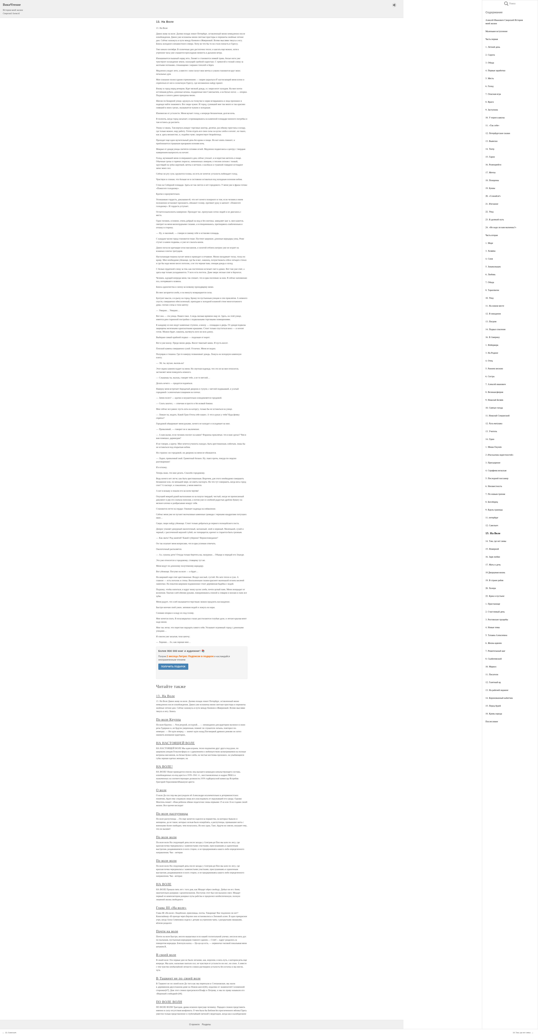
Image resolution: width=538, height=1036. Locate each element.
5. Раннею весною (494, 368)
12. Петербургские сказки (497, 133)
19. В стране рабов (494, 580)
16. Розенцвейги (493, 164)
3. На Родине (491, 352)
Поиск (509, 3)
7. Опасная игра (493, 93)
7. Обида (489, 282)
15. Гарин (490, 156)
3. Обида (489, 62)
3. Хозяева (490, 250)
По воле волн (166, 837)
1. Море (489, 242)
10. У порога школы (495, 117)
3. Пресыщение (492, 462)
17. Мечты (490, 172)
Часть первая (491, 39)
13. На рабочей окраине (496, 690)
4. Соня (489, 258)
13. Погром (490, 321)
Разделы (206, 1024)
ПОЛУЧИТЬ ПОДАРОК (173, 666)
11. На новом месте (494, 305)
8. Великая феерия (494, 391)
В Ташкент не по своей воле (178, 978)
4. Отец (489, 360)
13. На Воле (165, 696)
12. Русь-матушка (493, 423)
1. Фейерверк (491, 344)
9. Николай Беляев (494, 399)
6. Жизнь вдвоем (493, 642)
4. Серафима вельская (495, 470)
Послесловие (491, 721)
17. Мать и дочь (493, 564)
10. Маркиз (490, 666)
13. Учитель (491, 431)
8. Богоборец (491, 501)
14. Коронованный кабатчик (499, 697)
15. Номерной (492, 548)
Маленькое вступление (496, 31)
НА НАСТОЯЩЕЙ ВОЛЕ (175, 743)
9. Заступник (491, 109)
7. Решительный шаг (495, 650)
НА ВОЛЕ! (164, 766)
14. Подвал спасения (495, 329)
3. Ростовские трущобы (496, 619)
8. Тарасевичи (492, 290)
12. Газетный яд (493, 682)
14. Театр (489, 148)
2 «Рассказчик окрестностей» (499, 454)
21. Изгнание (491, 203)
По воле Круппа (168, 719)
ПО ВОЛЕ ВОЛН (169, 1001)
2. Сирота (490, 54)
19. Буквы (490, 188)
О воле (161, 790)
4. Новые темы (492, 627)
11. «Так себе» (492, 125)
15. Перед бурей (493, 705)
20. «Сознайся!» (493, 195)
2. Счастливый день (495, 611)
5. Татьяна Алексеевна (496, 635)
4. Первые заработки (495, 70)
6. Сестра (489, 376)
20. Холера (490, 588)
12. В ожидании (493, 313)
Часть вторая (491, 235)
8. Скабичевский (493, 658)
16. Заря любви (492, 556)
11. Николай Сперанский (497, 415)
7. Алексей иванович (495, 384)
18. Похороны (492, 180)
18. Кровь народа (493, 713)
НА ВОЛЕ (163, 884)
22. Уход (489, 211)
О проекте (194, 1024)
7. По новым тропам (495, 493)
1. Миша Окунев (493, 446)
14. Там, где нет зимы (495, 540)
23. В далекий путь (494, 219)
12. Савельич (491, 525)
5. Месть (489, 78)
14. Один (489, 439)
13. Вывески (491, 140)
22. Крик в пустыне (494, 595)
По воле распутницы (172, 813)
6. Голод (489, 86)
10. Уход (489, 297)
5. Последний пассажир (496, 478)
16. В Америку (492, 337)
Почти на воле (167, 931)
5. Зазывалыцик (493, 266)
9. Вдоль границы (494, 509)
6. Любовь (490, 274)
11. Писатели (491, 674)
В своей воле (166, 954)
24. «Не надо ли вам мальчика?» (500, 227)
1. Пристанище (492, 603)
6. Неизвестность (493, 486)
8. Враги (489, 101)
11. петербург (491, 517)
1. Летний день (492, 46)
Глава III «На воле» (171, 907)
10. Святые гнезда (494, 407)
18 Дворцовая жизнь (495, 572)
